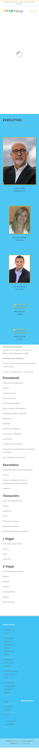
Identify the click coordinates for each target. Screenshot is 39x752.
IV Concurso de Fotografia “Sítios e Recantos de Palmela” (10, 687)
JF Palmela (16, 741)
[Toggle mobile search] (31, 11)
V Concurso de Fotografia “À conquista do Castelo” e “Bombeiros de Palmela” (9, 646)
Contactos (7, 715)
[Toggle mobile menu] (35, 11)
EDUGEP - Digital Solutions (23, 743)
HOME (6, 701)
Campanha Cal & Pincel (9, 631)
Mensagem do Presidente (8, 708)
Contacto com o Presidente (11, 722)
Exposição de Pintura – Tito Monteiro (8, 663)
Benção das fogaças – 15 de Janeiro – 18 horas (10, 674)
